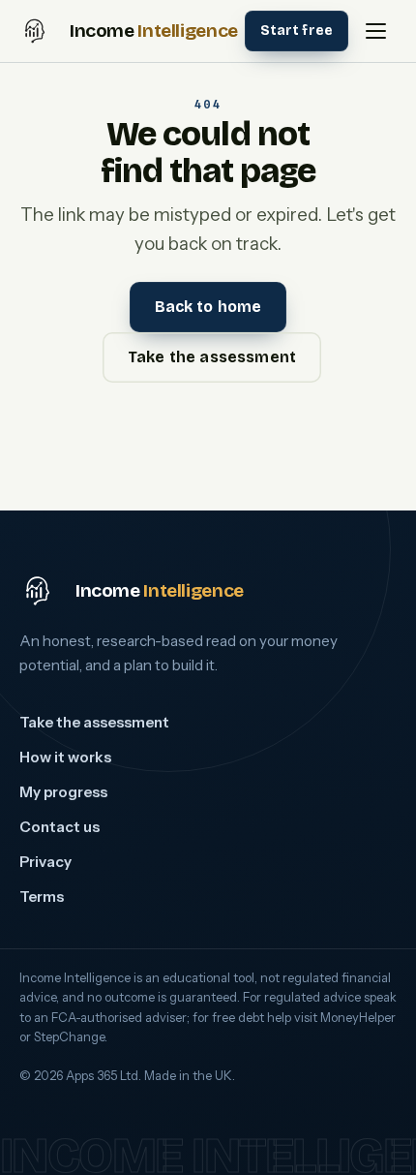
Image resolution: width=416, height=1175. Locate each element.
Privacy (45, 861)
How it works (65, 757)
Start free (296, 30)
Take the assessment (212, 357)
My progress (63, 792)
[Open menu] (375, 31)
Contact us (59, 827)
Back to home (208, 306)
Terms (41, 896)
